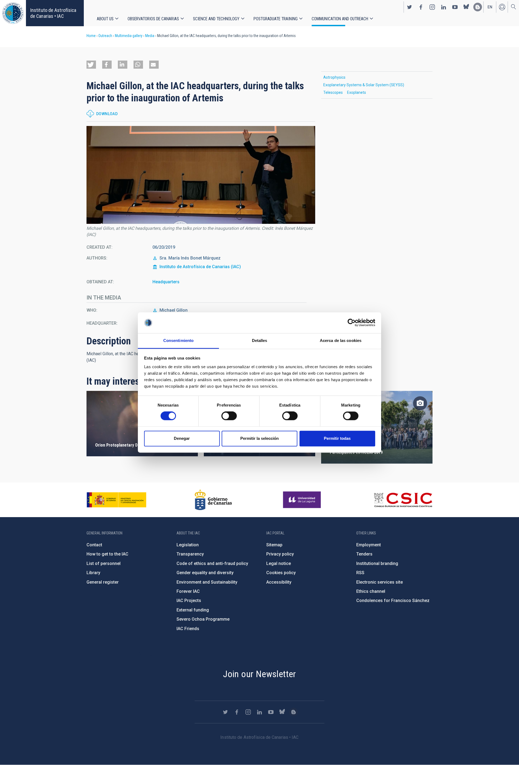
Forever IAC (188, 591)
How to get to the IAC (107, 554)
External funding (193, 610)
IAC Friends (188, 628)
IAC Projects (189, 600)
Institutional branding (377, 563)
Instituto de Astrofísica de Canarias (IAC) (200, 266)
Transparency (190, 554)
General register (102, 582)
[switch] (229, 416)
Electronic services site (379, 582)
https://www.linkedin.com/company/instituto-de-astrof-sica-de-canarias (443, 7)
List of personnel (103, 563)
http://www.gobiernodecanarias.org (213, 500)
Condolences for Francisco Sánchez (393, 600)
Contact (94, 544)
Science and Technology (216, 18)
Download (107, 114)
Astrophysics (334, 77)
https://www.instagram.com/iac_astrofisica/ (432, 7)
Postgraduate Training (276, 18)
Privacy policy (280, 554)
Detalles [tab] (259, 340)
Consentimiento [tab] (178, 340)
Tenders (364, 554)
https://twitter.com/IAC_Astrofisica (409, 7)
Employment (368, 544)
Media (149, 36)
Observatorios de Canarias (153, 18)
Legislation (188, 544)
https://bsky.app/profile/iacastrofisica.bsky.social (466, 7)
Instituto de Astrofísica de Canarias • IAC (53, 13)
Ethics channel (370, 591)
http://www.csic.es (402, 499)
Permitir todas (337, 438)
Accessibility (278, 582)
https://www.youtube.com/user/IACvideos (455, 7)
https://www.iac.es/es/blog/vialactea (477, 7)
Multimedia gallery (128, 36)
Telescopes (333, 92)
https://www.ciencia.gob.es (116, 500)
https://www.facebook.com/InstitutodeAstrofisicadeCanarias (421, 7)
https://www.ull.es (302, 500)
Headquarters (165, 281)
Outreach (105, 36)
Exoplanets (356, 92)
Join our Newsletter (259, 673)
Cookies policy (281, 572)
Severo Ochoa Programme (203, 619)
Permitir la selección (259, 438)
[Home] (13, 13)
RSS (360, 572)
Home (91, 36)
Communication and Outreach (340, 18)
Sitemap (274, 544)
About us (105, 18)
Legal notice (278, 563)
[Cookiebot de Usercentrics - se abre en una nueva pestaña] (351, 323)
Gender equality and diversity (205, 572)
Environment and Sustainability (207, 582)
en (490, 7)
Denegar (182, 438)
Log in (502, 7)
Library (93, 572)
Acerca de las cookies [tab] (340, 340)
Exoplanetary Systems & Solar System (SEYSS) (363, 85)
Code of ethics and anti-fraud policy (212, 563)
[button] (91, 65)
